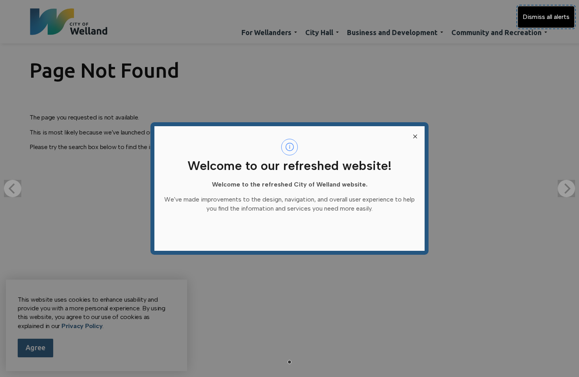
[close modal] (415, 135)
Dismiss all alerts (546, 17)
